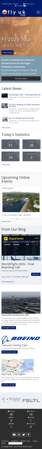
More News (6, 128)
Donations (14, 441)
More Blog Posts (8, 282)
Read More (35, 274)
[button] (11, 219)
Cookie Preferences (15, 443)
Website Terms (25, 441)
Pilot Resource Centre (9, 352)
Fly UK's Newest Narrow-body (21, 118)
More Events (7, 221)
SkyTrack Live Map (8, 385)
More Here (7, 52)
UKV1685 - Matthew (22, 277)
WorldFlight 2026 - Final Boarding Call (24, 94)
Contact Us (4, 441)
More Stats (6, 165)
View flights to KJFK (9, 328)
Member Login (29, 4)
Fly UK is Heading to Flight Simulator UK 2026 (24, 105)
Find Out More (21, 78)
